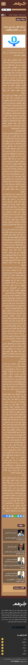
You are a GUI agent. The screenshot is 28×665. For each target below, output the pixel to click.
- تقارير (25, 639)
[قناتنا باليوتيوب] (16, 627)
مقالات (20, 526)
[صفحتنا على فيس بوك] (19, 627)
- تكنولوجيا (24, 642)
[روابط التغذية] (24, 627)
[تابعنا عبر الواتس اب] (21, 627)
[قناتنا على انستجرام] (13, 627)
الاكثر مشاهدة (19, 588)
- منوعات (24, 648)
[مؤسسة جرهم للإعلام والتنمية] (20, 3)
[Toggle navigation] (3, 4)
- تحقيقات (24, 654)
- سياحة (25, 645)
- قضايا (25, 651)
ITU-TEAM (14, 661)
